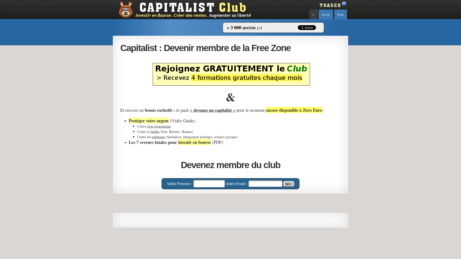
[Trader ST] (332, 8)
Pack (340, 14)
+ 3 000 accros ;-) (244, 27)
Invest (326, 14)
